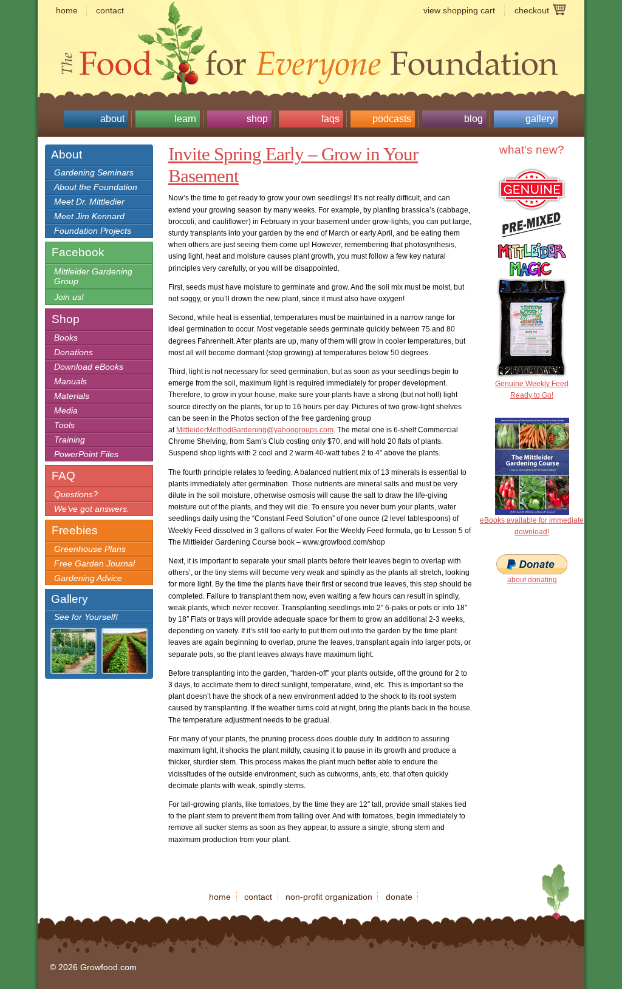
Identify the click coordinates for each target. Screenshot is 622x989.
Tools (64, 425)
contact (110, 10)
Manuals (70, 381)
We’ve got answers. (91, 509)
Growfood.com (311, 39)
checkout (531, 10)
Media (66, 410)
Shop (257, 119)
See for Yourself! (86, 617)
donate (399, 897)
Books (66, 337)
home (67, 10)
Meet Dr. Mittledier (89, 201)
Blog (473, 119)
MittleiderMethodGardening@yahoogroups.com (254, 430)
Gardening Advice (88, 578)
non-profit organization (328, 897)
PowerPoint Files (86, 454)
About (112, 119)
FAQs (330, 119)
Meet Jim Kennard (89, 216)
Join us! (69, 297)
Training (69, 439)
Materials (71, 396)
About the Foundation (95, 187)
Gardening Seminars (94, 172)
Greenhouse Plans (90, 549)
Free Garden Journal (94, 563)
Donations (73, 352)
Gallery (540, 119)
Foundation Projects (92, 231)
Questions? (76, 494)
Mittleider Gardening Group (93, 276)
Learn (185, 119)
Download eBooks (88, 367)
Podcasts (391, 119)
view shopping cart (459, 10)
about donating (532, 580)
